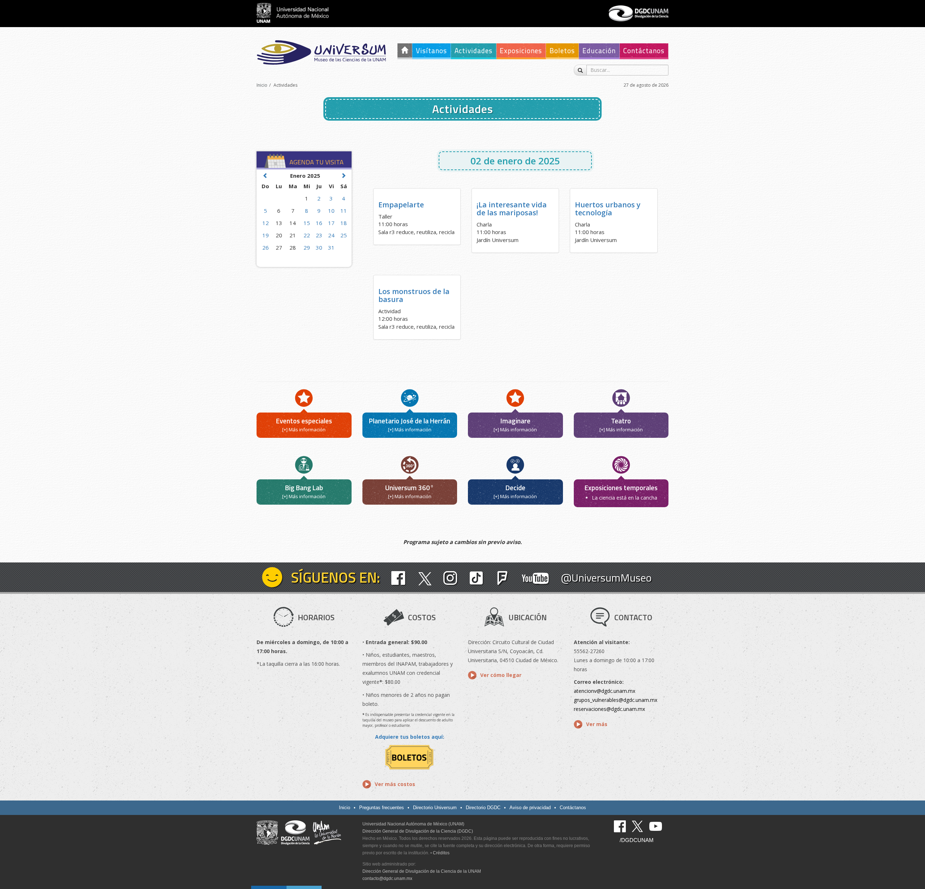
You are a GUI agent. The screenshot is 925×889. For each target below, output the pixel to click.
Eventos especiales (304, 420)
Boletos (562, 50)
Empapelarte (401, 205)
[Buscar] (580, 70)
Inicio (262, 85)
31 (331, 247)
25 (343, 235)
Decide (515, 487)
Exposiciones (521, 50)
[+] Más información (304, 429)
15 (307, 222)
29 (307, 247)
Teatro (621, 420)
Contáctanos (643, 50)
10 (331, 210)
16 (319, 222)
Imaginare (515, 420)
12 (265, 222)
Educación (599, 50)
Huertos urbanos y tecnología (608, 208)
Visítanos (431, 50)
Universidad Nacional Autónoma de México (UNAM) (413, 824)
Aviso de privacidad (530, 807)
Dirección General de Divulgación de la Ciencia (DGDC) (417, 831)
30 (319, 247)
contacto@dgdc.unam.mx (387, 878)
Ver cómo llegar (500, 675)
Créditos (441, 852)
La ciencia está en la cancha (624, 497)
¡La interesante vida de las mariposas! (512, 208)
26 (265, 247)
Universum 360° (409, 487)
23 (319, 235)
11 (343, 210)
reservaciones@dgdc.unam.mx (609, 708)
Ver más (596, 724)
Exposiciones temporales (621, 487)
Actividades (473, 50)
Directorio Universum (435, 807)
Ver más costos (395, 784)
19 (265, 235)
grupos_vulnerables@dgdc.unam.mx (615, 699)
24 (331, 235)
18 (343, 222)
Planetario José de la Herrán (409, 420)
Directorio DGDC (483, 807)
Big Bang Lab (304, 487)
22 (307, 235)
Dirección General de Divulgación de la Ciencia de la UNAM (421, 871)
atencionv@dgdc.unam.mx (604, 690)
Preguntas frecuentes (381, 807)
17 (331, 222)
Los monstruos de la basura (413, 295)
